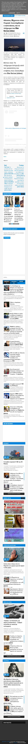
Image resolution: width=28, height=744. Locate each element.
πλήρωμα (15, 34)
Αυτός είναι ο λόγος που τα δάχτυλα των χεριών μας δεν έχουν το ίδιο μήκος (14, 565)
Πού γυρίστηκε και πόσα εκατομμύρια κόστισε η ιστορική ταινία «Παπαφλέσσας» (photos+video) (13, 699)
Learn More (12, 13)
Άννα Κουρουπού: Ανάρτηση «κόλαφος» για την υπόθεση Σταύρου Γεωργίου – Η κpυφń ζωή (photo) (14, 372)
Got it (18, 13)
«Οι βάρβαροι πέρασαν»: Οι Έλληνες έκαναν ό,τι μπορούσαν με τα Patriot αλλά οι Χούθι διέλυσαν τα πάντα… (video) (13, 488)
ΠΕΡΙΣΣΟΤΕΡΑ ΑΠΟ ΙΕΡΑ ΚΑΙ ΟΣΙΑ (14, 656)
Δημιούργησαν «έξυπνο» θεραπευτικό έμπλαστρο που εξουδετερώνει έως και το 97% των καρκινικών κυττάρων (13, 592)
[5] (14, 223)
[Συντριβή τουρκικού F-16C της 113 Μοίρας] (14, 453)
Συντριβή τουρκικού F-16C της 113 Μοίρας (17, 384)
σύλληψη (11, 36)
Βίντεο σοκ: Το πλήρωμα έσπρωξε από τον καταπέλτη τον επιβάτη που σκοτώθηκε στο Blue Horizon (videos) (14, 68)
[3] (12, 223)
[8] (18, 223)
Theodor (15, 742)
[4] (13, 223)
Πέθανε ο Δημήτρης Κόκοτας (15, 303)
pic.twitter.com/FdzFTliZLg (15, 93)
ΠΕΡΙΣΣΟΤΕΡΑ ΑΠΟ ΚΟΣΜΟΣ (14, 493)
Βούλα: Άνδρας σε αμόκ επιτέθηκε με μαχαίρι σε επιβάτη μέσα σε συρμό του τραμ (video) (16, 316)
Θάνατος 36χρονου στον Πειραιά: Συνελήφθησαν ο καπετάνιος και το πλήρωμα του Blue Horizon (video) (14, 25)
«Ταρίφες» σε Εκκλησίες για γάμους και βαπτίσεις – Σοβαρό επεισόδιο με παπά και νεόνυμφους (13, 623)
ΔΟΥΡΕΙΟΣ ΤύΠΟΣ (6, 741)
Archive (21, 281)
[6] (15, 223)
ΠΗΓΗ (5, 156)
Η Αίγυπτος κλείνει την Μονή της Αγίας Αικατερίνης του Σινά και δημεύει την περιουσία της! (13, 649)
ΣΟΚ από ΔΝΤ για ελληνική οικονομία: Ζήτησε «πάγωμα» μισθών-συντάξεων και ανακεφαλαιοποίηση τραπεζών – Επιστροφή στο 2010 (14, 357)
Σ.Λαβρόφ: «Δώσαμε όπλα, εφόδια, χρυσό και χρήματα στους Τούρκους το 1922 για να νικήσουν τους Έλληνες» (13, 709)
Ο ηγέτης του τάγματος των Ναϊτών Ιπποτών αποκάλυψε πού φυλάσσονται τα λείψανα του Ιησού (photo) (13, 639)
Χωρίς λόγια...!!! (9, 503)
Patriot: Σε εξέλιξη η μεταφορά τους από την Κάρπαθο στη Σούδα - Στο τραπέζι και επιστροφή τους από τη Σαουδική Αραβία (14, 330)
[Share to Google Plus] (12, 197)
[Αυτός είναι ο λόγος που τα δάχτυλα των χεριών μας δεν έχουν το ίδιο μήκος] (14, 555)
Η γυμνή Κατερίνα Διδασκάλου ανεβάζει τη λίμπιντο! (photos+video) (16, 342)
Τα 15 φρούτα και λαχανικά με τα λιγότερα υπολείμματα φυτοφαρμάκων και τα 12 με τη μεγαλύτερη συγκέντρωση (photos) (13, 581)
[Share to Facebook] (8, 197)
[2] (10, 223)
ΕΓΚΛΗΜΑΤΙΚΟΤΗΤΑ (12, 33)
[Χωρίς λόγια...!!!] (14, 513)
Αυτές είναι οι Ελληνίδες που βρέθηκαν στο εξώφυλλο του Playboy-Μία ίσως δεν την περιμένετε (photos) (14, 410)
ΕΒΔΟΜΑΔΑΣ (14, 282)
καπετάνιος (10, 34)
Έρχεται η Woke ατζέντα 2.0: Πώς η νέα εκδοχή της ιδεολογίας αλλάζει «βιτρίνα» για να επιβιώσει (17, 396)
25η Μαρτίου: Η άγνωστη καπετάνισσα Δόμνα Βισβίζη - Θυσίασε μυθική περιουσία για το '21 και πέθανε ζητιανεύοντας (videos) (13, 683)
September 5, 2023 (11, 97)
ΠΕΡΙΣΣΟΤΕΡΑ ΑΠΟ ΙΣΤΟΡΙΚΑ (14, 716)
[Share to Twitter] (10, 197)
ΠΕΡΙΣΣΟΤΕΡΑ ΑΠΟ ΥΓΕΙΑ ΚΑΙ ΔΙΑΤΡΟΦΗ (14, 597)
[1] (9, 223)
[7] (17, 223)
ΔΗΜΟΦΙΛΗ (6, 282)
